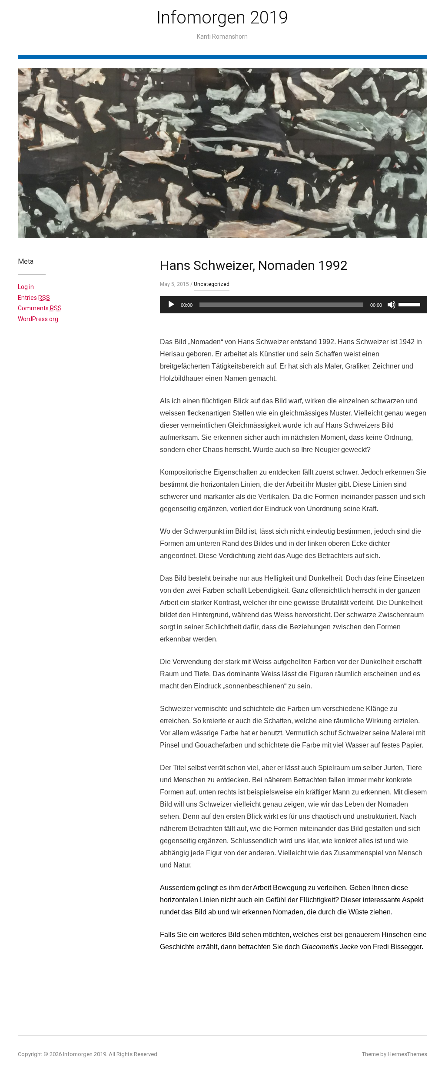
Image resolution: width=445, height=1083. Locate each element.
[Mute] (391, 304)
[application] (293, 304)
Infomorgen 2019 (222, 17)
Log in (26, 286)
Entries (34, 297)
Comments (40, 308)
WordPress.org (38, 319)
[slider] (411, 304)
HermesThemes (407, 1054)
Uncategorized (211, 284)
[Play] (171, 304)
